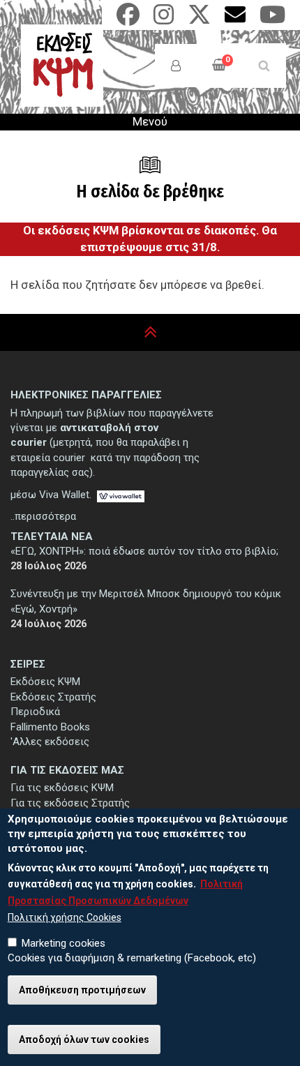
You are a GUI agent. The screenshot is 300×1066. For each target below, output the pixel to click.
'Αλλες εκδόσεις (49, 741)
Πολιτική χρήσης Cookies (64, 917)
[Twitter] (199, 19)
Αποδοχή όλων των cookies (84, 1039)
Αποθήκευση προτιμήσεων (82, 990)
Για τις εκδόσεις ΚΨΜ (62, 787)
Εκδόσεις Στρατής (53, 697)
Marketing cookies (63, 943)
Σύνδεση (176, 66)
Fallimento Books (50, 727)
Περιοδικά (35, 711)
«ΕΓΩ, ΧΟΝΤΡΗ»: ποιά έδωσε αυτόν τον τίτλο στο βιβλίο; (144, 551)
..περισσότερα (43, 516)
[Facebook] (128, 19)
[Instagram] (163, 19)
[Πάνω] (150, 332)
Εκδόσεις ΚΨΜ (45, 681)
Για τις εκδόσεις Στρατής (70, 803)
